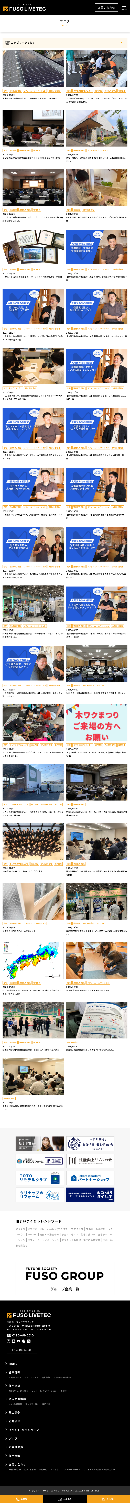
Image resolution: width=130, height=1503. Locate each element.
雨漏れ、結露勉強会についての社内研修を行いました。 (90, 1049)
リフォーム (34, 1240)
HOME (13, 1363)
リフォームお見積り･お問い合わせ (99, 1469)
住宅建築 (14, 1385)
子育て (66, 1234)
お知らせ (14, 1421)
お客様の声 (16, 1447)
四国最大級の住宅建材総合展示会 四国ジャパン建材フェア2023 (31, 1049)
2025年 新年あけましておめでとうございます (22, 871)
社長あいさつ (15, 1377)
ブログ (13, 1438)
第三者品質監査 (92, 1240)
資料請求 (55, 1469)
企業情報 (14, 1372)
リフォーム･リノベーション (44, 1391)
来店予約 (43, 1469)
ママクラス (77, 1229)
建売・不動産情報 (50, 1234)
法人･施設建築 (15, 1404)
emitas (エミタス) (58, 1229)
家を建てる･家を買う (18, 1391)
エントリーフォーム (71, 1469)
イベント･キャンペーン (24, 1429)
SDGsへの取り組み (62, 1377)
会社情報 (46, 1377)
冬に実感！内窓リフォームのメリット (19, 930)
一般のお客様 (15, 1469)
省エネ (75, 1234)
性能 (105, 1240)
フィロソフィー (31, 1377)
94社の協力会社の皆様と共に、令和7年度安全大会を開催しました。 (96, 693)
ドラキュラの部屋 (72, 1240)
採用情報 (14, 1455)
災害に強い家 (88, 1234)
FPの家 (90, 1229)
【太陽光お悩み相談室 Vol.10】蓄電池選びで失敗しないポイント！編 (96, 336)
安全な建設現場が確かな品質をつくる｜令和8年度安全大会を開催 (31, 157)
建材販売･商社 (32, 1404)
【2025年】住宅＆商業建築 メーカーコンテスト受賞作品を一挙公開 (32, 276)
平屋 (42, 1229)
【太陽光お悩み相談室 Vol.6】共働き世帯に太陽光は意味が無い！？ (32, 514)
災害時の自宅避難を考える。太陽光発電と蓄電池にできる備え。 (31, 98)
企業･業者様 (30, 1469)
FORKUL (33, 1234)
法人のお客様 (17, 1399)
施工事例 (14, 1412)
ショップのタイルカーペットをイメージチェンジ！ (88, 990)
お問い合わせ (106, 7)
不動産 (64, 1391)
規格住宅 (101, 1229)
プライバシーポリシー (41, 1490)
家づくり (21, 1229)
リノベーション (51, 1240)
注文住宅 (33, 1229)
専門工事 (46, 1404)
